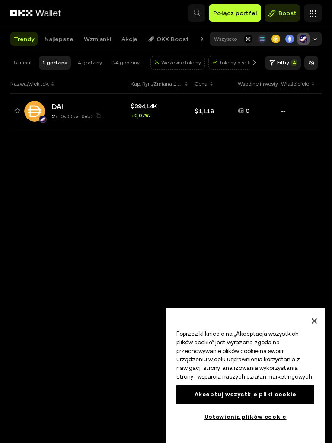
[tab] (24, 39)
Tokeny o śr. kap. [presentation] (238, 63)
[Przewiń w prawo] (202, 39)
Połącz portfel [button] (235, 13)
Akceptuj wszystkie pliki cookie (246, 394)
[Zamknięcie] (314, 321)
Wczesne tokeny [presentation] (181, 63)
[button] (196, 13)
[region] (245, 375)
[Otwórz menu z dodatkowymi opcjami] (313, 11)
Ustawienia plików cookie (245, 417)
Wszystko (225, 39)
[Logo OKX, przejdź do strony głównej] (35, 13)
